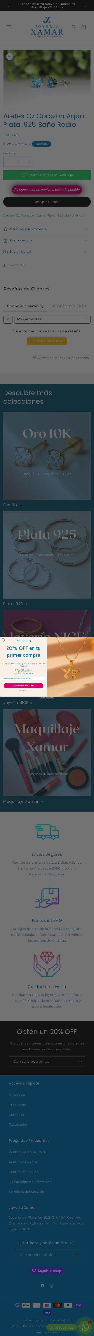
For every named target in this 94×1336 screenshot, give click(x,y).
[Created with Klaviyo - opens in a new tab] (47, 698)
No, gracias (23, 690)
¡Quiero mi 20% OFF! (23, 685)
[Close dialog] (2, 640)
